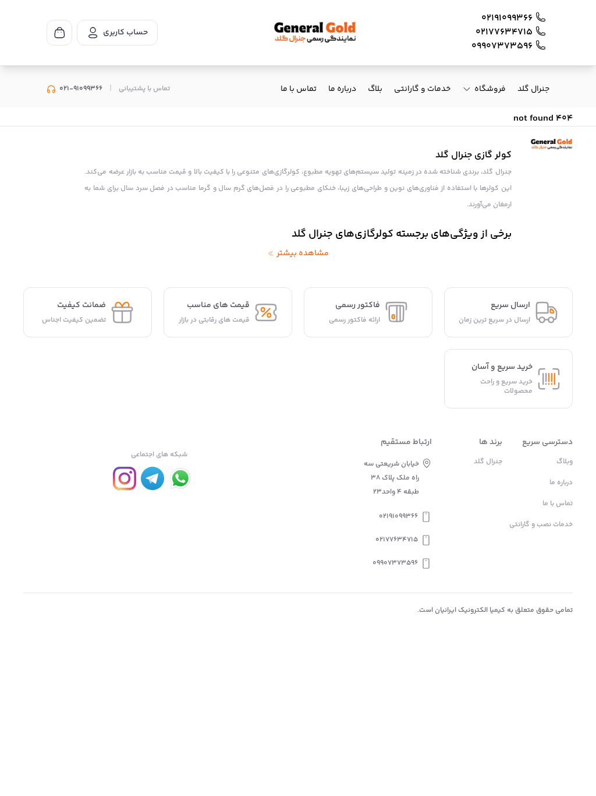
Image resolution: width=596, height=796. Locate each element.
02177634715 (504, 33)
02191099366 (507, 19)
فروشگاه (490, 89)
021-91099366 (80, 89)
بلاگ (375, 89)
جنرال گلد (533, 89)
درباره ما (342, 89)
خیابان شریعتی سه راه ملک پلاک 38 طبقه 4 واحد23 (391, 478)
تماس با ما (299, 89)
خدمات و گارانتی (422, 89)
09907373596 (502, 47)
